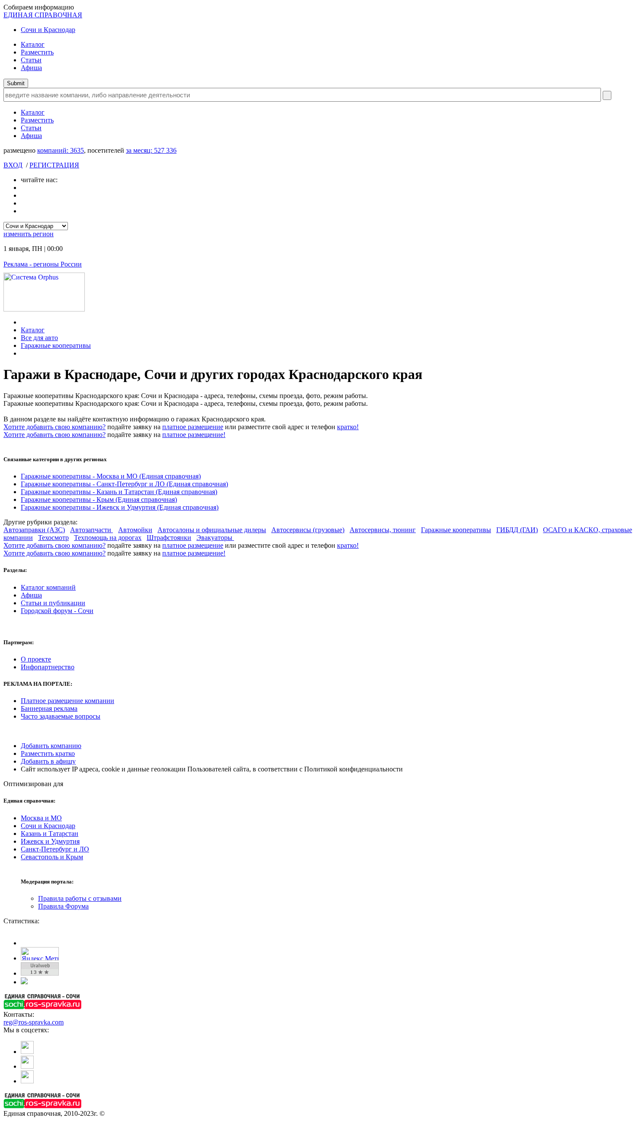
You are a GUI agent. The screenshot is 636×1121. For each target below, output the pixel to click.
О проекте (36, 659)
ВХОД (12, 165)
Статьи (31, 60)
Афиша (31, 67)
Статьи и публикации (53, 603)
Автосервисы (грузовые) (307, 529)
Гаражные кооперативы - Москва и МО (111, 476)
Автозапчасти (91, 529)
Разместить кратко (48, 753)
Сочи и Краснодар (48, 29)
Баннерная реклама (49, 708)
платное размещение (192, 426)
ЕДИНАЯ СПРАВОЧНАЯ (42, 15)
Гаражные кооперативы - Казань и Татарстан (119, 491)
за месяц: (151, 150)
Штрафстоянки (169, 537)
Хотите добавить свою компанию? (54, 426)
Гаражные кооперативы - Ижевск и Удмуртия (119, 507)
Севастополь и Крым (52, 857)
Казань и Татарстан (49, 833)
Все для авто (39, 337)
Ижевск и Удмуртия (50, 841)
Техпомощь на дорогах (107, 537)
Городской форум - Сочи (57, 610)
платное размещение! (193, 434)
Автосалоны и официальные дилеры (211, 529)
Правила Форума (63, 906)
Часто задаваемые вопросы (60, 716)
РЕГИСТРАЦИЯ (54, 165)
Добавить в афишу (48, 761)
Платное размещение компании (67, 700)
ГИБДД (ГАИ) (517, 529)
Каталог (33, 44)
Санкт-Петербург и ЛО (55, 849)
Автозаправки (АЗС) (34, 529)
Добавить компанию (51, 745)
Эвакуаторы (215, 537)
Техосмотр (53, 537)
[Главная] (23, 322)
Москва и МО (41, 818)
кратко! (348, 426)
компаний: (60, 150)
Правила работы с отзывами (80, 898)
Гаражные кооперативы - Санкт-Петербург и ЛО (124, 484)
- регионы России (42, 264)
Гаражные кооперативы (56, 345)
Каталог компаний (48, 587)
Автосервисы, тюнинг (383, 529)
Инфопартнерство (47, 667)
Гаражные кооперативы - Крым (99, 499)
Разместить (37, 52)
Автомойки (135, 529)
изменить (28, 234)
